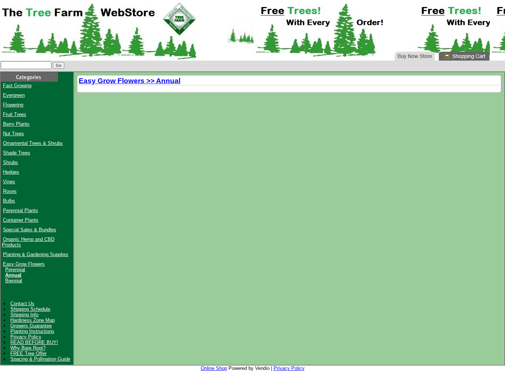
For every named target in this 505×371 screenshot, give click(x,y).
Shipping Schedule (30, 309)
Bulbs (9, 201)
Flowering (13, 105)
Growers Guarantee (31, 326)
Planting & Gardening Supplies (35, 254)
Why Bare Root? (27, 348)
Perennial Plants (20, 210)
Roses (10, 191)
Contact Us (22, 303)
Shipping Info (24, 314)
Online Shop (214, 368)
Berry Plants (16, 124)
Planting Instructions (32, 331)
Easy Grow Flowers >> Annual (129, 81)
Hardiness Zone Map (32, 320)
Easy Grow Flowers (24, 264)
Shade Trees (16, 153)
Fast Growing (17, 85)
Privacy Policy (25, 337)
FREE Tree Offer (28, 353)
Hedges (11, 172)
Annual (13, 275)
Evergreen (14, 95)
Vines (9, 181)
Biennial (13, 280)
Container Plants (20, 220)
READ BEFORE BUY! (34, 342)
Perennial (15, 269)
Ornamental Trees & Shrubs (33, 143)
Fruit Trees (14, 114)
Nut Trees (13, 133)
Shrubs (10, 162)
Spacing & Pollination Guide (40, 359)
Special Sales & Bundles (29, 229)
